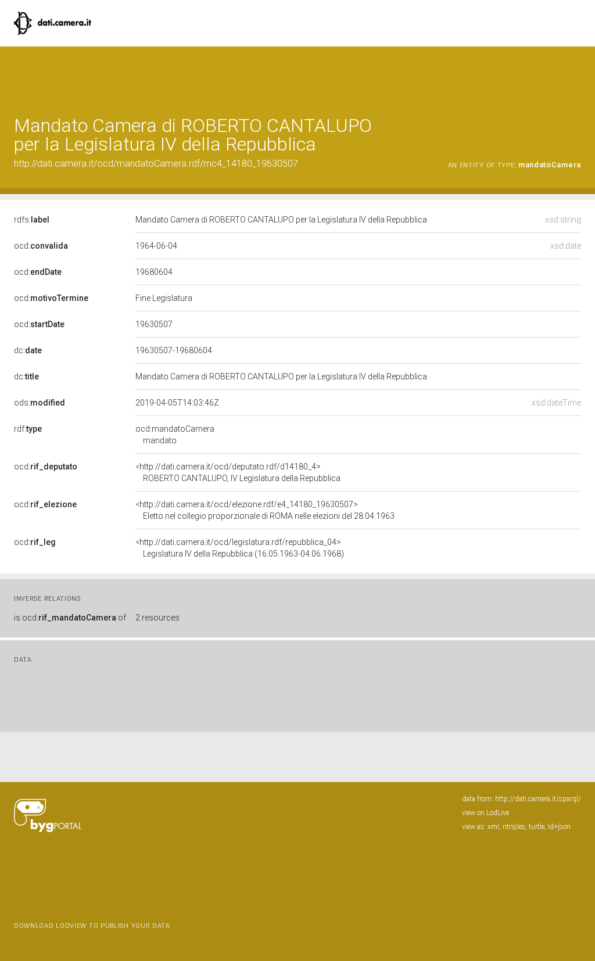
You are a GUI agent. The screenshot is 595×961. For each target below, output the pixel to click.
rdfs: (31, 219)
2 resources (157, 617)
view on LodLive (485, 813)
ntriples (514, 827)
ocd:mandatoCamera (174, 434)
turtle (536, 827)
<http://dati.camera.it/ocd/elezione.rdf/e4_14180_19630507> (265, 510)
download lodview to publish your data (92, 926)
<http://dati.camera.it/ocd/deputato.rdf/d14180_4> (237, 472)
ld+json (559, 827)
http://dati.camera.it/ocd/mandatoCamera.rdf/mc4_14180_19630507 (156, 163)
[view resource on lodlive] (575, 75)
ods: (39, 402)
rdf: (28, 428)
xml (493, 827)
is (70, 617)
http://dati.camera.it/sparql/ (538, 799)
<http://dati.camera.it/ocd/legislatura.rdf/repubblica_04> (239, 547)
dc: (28, 350)
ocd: (41, 245)
